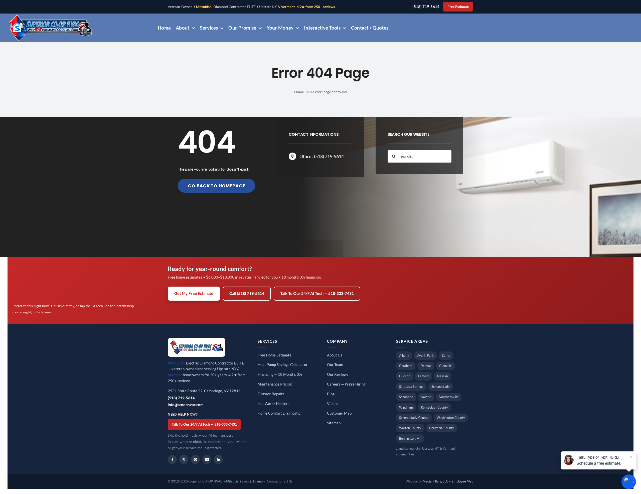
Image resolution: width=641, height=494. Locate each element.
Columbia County (441, 428)
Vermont (288, 7)
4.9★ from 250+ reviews (316, 7)
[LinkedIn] (218, 459)
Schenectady (440, 387)
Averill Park (425, 355)
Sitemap (334, 423)
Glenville (445, 366)
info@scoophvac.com (186, 405)
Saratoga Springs (411, 387)
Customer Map (339, 413)
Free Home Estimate (274, 355)
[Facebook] (172, 459)
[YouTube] (206, 459)
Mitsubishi (204, 7)
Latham (423, 376)
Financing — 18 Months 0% (280, 374)
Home (299, 92)
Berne (446, 355)
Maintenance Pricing (275, 384)
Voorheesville (448, 397)
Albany (404, 355)
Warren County (410, 428)
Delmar (425, 366)
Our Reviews (337, 374)
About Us (334, 355)
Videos (332, 404)
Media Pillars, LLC (435, 481)
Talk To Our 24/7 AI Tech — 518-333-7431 (317, 293)
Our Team (335, 364)
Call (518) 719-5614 (246, 293)
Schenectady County (414, 418)
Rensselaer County (434, 407)
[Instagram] (195, 459)
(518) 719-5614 (425, 7)
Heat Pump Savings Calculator (282, 364)
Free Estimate (458, 7)
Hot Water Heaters (273, 404)
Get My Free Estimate (193, 293)
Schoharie (406, 397)
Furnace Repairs (271, 394)
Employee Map (462, 481)
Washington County (451, 418)
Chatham (405, 366)
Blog (331, 394)
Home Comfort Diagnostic (279, 413)
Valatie (426, 397)
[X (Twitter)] (183, 459)
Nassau (442, 376)
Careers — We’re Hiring (346, 384)
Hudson (404, 376)
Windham (406, 407)
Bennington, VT (410, 438)
